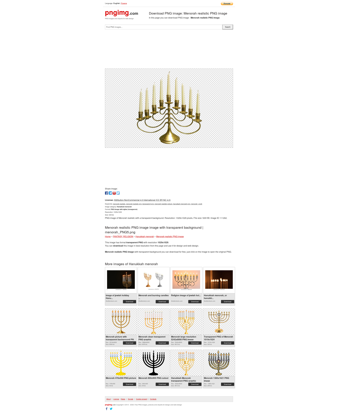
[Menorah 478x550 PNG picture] (121, 362)
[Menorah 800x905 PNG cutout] (154, 362)
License (116, 399)
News (123, 399)
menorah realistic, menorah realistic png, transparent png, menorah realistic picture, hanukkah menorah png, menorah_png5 (157, 204)
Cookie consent (141, 399)
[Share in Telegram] (110, 193)
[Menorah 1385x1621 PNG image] (219, 362)
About (108, 399)
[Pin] (114, 193)
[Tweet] (118, 193)
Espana (124, 3)
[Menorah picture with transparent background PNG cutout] (121, 321)
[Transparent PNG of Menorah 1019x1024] (218, 321)
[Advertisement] (169, 50)
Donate (130, 399)
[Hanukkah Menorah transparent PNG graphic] (186, 362)
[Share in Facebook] (106, 193)
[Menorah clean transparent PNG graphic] (153, 321)
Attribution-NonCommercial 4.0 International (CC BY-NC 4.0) (142, 199)
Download (129, 301)
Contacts (153, 399)
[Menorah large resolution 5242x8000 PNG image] (186, 321)
